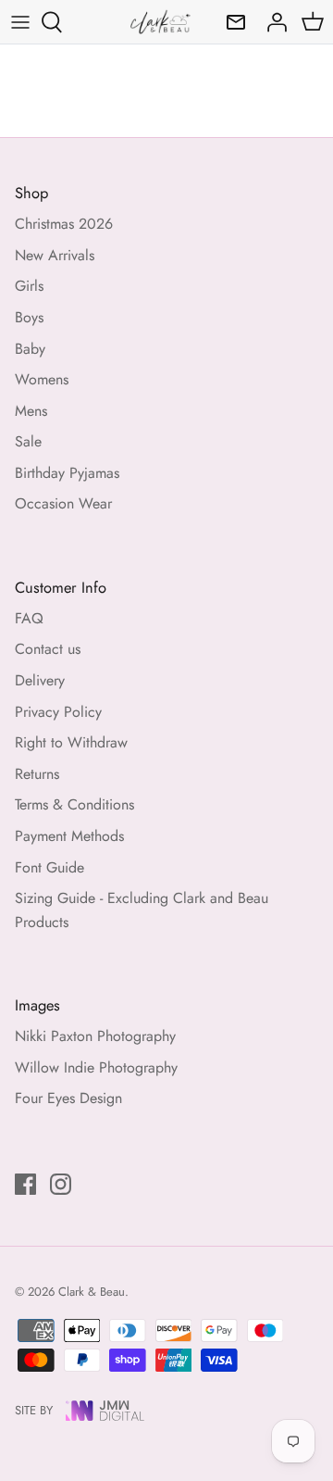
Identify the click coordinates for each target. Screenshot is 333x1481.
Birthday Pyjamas (67, 472)
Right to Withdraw (71, 742)
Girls (29, 285)
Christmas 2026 (64, 223)
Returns (37, 773)
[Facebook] (25, 1184)
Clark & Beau (91, 1291)
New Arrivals (54, 255)
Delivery (40, 680)
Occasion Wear (63, 503)
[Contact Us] (231, 22)
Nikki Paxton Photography (95, 1036)
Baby (30, 348)
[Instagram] (60, 1184)
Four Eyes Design (68, 1098)
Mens (31, 410)
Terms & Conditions (74, 804)
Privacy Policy (58, 711)
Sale (28, 441)
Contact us (47, 648)
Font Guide (49, 867)
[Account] (272, 22)
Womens (41, 379)
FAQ (29, 618)
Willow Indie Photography (96, 1067)
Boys (29, 317)
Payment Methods (69, 836)
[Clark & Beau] (160, 21)
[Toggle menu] (20, 22)
